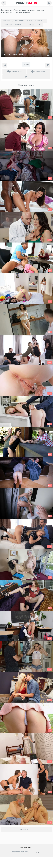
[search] (49, 3)
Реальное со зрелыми (33, 25)
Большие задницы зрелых (13, 21)
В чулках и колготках (36, 21)
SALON (26, 3)
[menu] (3, 3)
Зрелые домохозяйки (11, 25)
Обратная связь (25, 847)
